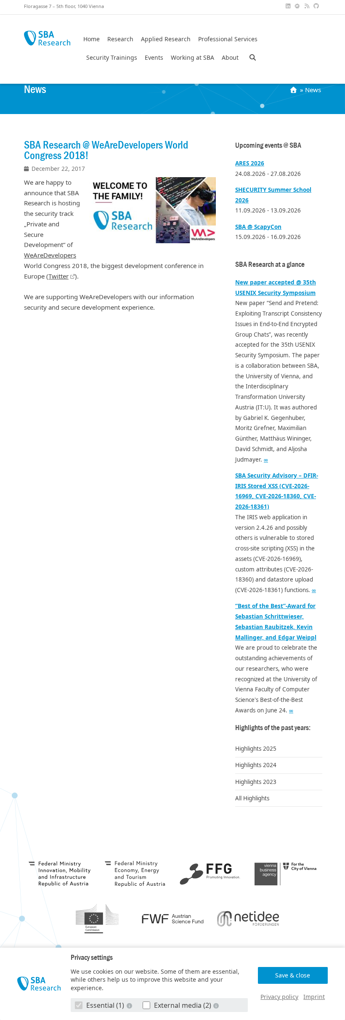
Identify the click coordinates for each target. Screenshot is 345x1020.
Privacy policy (279, 997)
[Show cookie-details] (130, 1005)
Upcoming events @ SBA (268, 145)
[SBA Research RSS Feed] (307, 6)
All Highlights (252, 798)
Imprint (314, 997)
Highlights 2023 (255, 782)
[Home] (294, 89)
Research (120, 39)
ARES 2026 (249, 163)
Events (154, 58)
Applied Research (166, 39)
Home (91, 39)
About (230, 58)
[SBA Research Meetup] (298, 6)
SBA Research (47, 38)
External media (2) (182, 1005)
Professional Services (227, 39)
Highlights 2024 (255, 765)
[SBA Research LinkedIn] (288, 6)
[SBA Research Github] (317, 6)
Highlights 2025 (255, 748)
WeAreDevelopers (50, 255)
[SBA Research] (39, 984)
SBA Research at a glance (270, 264)
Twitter (58, 276)
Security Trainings (111, 58)
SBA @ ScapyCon (258, 227)
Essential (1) (105, 1005)
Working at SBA (192, 58)
